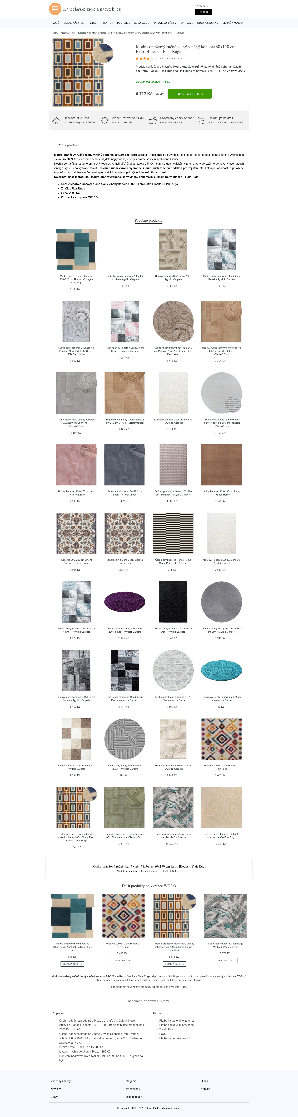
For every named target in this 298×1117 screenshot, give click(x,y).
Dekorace (140, 23)
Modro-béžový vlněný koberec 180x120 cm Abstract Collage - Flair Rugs (76, 279)
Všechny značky (61, 1081)
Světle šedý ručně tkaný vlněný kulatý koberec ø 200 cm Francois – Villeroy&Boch (221, 422)
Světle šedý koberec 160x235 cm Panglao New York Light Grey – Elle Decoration (76, 350)
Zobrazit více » (236, 70)
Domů (55, 23)
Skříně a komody (233, 23)
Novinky (56, 1088)
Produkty (64, 33)
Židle (93, 23)
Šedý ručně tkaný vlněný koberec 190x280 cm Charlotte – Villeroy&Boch (76, 422)
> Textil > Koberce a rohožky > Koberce (87, 33)
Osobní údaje (134, 1096)
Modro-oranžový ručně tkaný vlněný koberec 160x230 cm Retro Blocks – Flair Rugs (76, 837)
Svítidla (186, 23)
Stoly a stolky (206, 23)
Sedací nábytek (74, 23)
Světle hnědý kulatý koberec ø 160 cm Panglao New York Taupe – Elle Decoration (173, 350)
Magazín (131, 1081)
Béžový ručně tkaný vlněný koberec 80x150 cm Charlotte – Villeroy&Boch (221, 350)
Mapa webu (133, 1088)
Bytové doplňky (163, 23)
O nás (204, 1081)
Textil (107, 23)
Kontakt (205, 1088)
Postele (122, 23)
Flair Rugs (185, 70)
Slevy (54, 1096)
